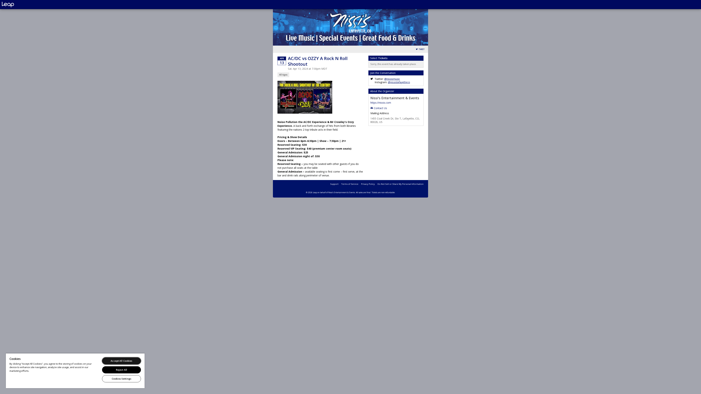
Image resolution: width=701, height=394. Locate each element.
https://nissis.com (380, 102)
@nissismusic (392, 79)
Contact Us (380, 108)
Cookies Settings (121, 378)
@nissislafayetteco (399, 82)
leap (20, 4)
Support (334, 184)
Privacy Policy (368, 184)
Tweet (422, 49)
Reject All (121, 369)
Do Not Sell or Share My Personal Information (401, 184)
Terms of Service (349, 184)
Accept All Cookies (121, 360)
